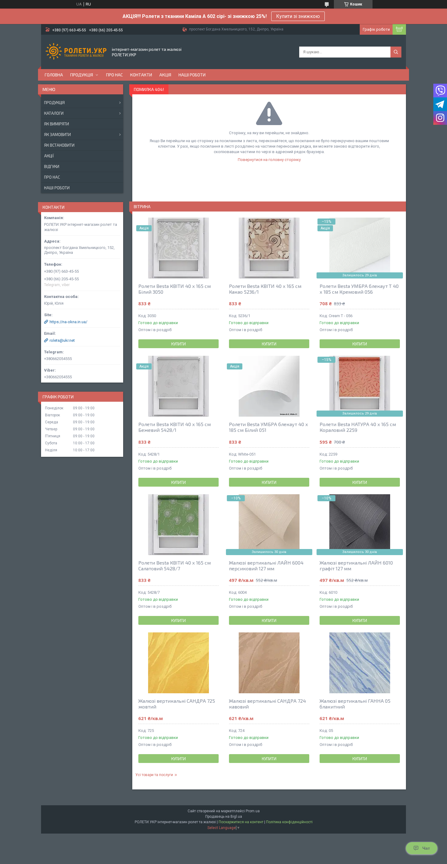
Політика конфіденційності (289, 822)
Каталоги (54, 113)
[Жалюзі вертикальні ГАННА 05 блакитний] (360, 662)
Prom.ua (253, 811)
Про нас (114, 74)
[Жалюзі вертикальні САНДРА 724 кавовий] (269, 662)
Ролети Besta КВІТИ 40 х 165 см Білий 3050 (174, 289)
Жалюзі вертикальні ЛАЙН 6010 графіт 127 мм (356, 565)
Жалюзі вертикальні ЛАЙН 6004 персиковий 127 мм (266, 565)
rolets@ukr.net (62, 340)
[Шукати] (395, 52)
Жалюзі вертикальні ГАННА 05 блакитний (355, 703)
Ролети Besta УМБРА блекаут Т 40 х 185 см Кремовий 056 (359, 289)
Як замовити (57, 134)
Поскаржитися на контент (241, 822)
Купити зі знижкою (298, 16)
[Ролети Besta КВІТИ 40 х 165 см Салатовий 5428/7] (178, 524)
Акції (49, 155)
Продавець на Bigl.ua (223, 816)
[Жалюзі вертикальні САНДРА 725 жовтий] (178, 662)
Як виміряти (56, 123)
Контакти (141, 74)
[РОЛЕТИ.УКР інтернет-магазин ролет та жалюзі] (76, 52)
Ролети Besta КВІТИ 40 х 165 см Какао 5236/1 (265, 289)
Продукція (81, 74)
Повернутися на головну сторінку (269, 159)
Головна (54, 74)
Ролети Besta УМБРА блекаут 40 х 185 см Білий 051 (268, 427)
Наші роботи (192, 74)
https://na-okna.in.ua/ (68, 322)
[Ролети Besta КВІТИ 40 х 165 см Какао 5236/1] (269, 248)
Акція (165, 74)
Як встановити (59, 145)
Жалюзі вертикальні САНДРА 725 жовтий (176, 703)
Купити (178, 343)
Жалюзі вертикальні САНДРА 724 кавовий (267, 703)
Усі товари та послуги (154, 775)
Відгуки (51, 166)
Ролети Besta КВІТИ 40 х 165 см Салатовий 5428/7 (174, 565)
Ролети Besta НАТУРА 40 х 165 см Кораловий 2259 (358, 427)
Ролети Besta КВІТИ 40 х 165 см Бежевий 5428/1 (174, 427)
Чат (426, 848)
